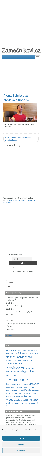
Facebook (9, 335)
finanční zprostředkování (19, 362)
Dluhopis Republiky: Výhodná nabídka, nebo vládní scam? (22, 298)
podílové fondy (11, 390)
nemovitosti (19, 387)
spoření (14, 396)
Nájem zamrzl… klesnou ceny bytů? (19, 312)
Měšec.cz (34, 383)
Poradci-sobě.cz (31, 389)
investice (11, 375)
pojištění (20, 389)
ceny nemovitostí (32, 350)
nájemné (26, 387)
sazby (9, 395)
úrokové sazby (31, 399)
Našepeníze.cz (10, 387)
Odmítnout (21, 444)
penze (31, 387)
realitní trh (13, 393)
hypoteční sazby (29, 368)
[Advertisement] (21, 21)
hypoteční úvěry (14, 371)
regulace (26, 393)
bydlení (19, 350)
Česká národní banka (24, 403)
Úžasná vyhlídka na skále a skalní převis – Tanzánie (22, 325)
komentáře (12, 383)
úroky (8, 403)
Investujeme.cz (17, 379)
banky (14, 349)
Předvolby (21, 450)
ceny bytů (24, 350)
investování (21, 376)
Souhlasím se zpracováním (23, 271)
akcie (8, 350)
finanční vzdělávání (15, 360)
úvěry (13, 403)
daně (17, 353)
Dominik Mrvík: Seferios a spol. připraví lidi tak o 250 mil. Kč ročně (20, 416)
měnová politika (23, 384)
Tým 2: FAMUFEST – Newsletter (24, 424)
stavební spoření (24, 395)
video (10, 399)
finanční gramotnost (29, 353)
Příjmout (21, 438)
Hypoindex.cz (15, 367)
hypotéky (27, 371)
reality (21, 392)
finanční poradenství (19, 357)
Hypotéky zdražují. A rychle (16, 318)
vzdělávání (19, 399)
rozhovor (33, 392)
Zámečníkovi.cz (21, 50)
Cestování (10, 353)
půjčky (8, 393)
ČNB (35, 403)
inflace (35, 371)
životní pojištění (11, 406)
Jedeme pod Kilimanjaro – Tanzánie (19, 306)
